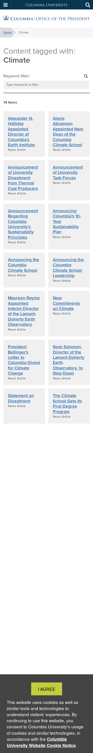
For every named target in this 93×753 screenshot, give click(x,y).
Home (7, 32)
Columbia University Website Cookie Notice (41, 742)
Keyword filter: (16, 76)
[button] (5, 4)
